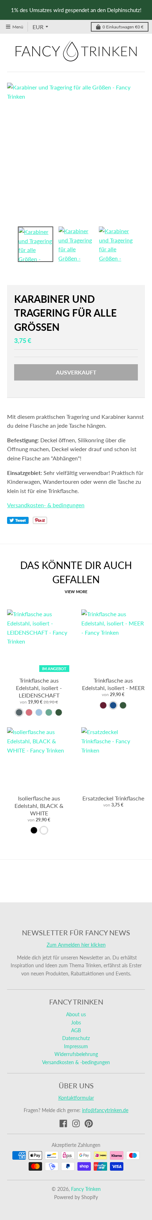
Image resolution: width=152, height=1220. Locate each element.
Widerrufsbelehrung (76, 1054)
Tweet (18, 520)
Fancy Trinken (86, 1189)
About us (76, 1014)
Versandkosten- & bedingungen (45, 505)
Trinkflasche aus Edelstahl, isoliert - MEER (113, 684)
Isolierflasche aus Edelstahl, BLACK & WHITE (38, 805)
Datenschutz (76, 1038)
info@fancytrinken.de (105, 1110)
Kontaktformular (76, 1098)
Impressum (76, 1046)
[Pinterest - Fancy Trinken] (88, 1123)
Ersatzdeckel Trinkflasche (113, 798)
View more (76, 591)
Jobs (76, 1022)
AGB (76, 1030)
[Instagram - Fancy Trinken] (76, 1123)
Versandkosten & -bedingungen (76, 1062)
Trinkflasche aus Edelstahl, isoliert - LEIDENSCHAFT (39, 688)
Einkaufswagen (123, 26)
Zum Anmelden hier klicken (76, 945)
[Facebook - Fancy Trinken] (63, 1123)
